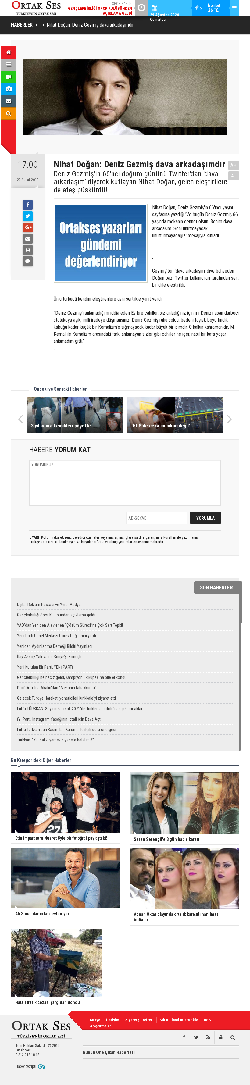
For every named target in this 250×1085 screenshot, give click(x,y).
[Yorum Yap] (28, 261)
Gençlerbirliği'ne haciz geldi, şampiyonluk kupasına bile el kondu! (72, 677)
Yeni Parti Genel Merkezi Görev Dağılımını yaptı (56, 635)
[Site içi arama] (8, 113)
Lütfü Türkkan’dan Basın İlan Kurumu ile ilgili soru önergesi (66, 729)
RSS (207, 1020)
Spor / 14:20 (100, 8)
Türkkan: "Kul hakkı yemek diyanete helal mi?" (55, 739)
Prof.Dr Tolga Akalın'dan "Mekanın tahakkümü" (56, 687)
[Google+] (28, 227)
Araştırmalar (100, 1026)
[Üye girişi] (220, 1037)
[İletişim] (8, 101)
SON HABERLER (216, 587)
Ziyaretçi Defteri (139, 1020)
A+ (233, 165)
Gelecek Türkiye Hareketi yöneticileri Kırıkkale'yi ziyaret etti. (67, 698)
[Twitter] (28, 216)
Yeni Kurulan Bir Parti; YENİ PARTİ (45, 667)
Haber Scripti (26, 1066)
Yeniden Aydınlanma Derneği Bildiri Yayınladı (54, 646)
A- (234, 176)
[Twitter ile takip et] (196, 1037)
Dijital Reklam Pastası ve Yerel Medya (49, 604)
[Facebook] (28, 205)
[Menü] (8, 65)
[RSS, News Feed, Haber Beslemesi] (208, 1037)
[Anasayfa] (8, 52)
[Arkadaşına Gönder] (28, 239)
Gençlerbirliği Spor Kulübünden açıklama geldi (56, 614)
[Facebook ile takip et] (184, 1037)
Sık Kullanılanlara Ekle (178, 1020)
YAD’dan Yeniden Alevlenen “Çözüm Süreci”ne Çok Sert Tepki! (70, 625)
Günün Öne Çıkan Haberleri (109, 1052)
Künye (95, 1020)
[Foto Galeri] (8, 89)
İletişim (112, 1020)
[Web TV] (8, 77)
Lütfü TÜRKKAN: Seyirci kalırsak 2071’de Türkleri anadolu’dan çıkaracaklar (79, 708)
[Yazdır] (28, 250)
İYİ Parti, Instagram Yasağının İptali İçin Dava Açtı (59, 719)
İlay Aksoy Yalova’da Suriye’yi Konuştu (50, 656)
